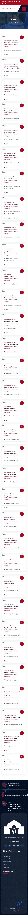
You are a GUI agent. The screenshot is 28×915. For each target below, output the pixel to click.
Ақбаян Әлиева (9, 696)
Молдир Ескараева (10, 762)
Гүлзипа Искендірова (11, 344)
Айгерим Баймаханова (11, 606)
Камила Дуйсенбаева (10, 738)
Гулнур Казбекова (10, 110)
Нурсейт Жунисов (10, 408)
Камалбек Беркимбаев (11, 42)
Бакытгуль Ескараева (11, 298)
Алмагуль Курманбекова (12, 717)
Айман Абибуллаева (10, 179)
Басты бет (11, 22)
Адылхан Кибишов (10, 155)
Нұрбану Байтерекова (11, 387)
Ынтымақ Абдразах (10, 540)
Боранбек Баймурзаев (11, 321)
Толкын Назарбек (9, 453)
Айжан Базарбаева (10, 562)
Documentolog (8, 867)
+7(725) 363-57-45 (14, 785)
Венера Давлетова (10, 474)
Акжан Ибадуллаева (10, 229)
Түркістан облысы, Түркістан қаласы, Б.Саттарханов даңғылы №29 (16, 807)
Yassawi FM (7, 859)
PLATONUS (7, 856)
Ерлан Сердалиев (9, 649)
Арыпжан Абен (9, 583)
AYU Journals (7, 861)
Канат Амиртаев (9, 366)
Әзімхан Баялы (9, 276)
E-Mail (6, 864)
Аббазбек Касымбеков (11, 66)
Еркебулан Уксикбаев (11, 628)
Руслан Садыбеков (10, 432)
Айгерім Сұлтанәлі (10, 496)
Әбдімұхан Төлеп (9, 87)
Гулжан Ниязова (9, 132)
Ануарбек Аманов (10, 251)
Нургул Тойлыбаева (10, 672)
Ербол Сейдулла (9, 519)
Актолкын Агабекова (11, 204)
